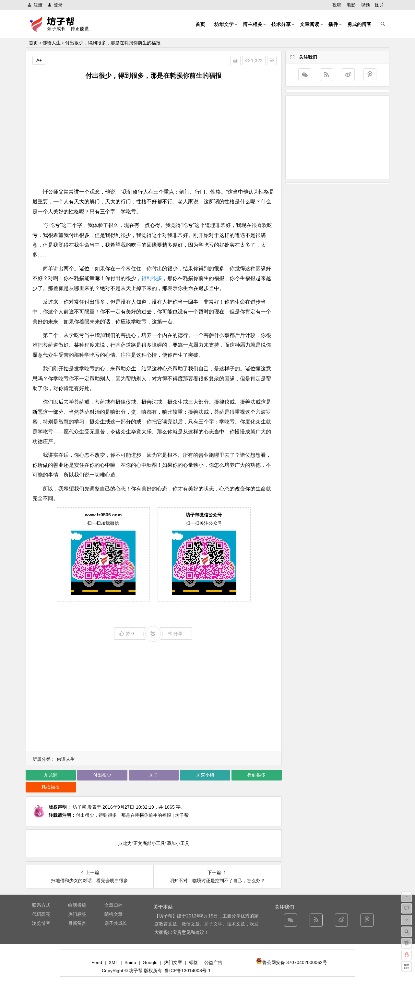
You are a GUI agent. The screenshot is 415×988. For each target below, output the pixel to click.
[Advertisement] (154, 133)
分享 (178, 633)
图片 (379, 4)
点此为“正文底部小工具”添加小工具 (153, 843)
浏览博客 (41, 923)
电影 (351, 4)
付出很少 (102, 775)
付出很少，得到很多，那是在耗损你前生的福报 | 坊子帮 (132, 815)
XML (113, 962)
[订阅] (326, 74)
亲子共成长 (115, 923)
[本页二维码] (406, 966)
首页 (200, 24)
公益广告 (213, 962)
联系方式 (41, 905)
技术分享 (281, 24)
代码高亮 (41, 914)
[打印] (235, 60)
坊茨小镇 (205, 775)
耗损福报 (51, 787)
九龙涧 (50, 775)
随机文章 (113, 914)
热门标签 (77, 914)
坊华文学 (224, 24)
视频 (365, 4)
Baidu (130, 962)
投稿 (336, 4)
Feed (96, 962)
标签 (193, 962)
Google (150, 962)
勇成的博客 (359, 24)
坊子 (153, 775)
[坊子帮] (63, 29)
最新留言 (77, 923)
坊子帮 (79, 807)
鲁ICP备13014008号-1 (188, 970)
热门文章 (173, 962)
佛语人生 (51, 42)
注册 (37, 4)
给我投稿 (77, 905)
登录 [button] (58, 4)
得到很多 (151, 278)
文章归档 (113, 905)
